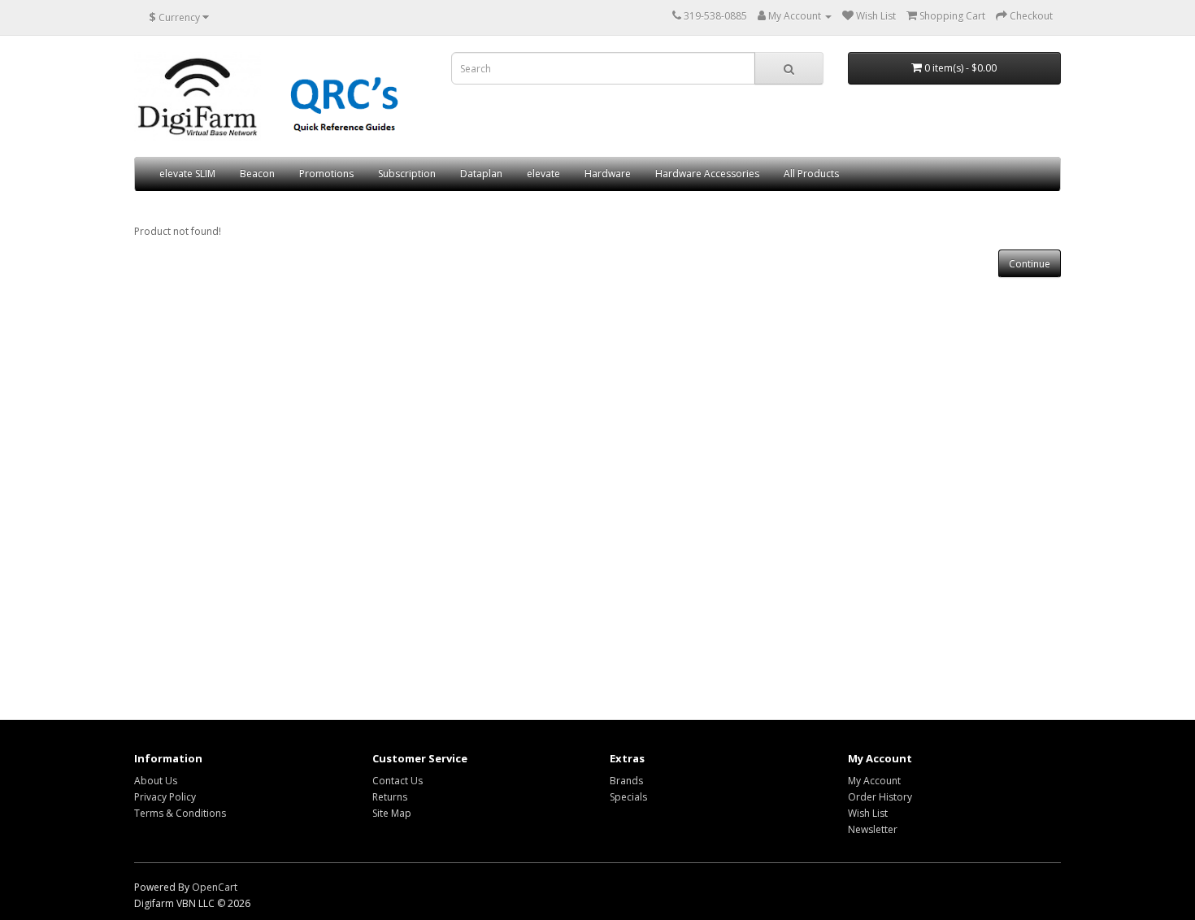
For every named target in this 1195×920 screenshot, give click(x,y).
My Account (874, 781)
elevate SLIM (187, 173)
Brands (626, 781)
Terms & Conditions (180, 813)
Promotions (326, 173)
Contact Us (397, 781)
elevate (543, 173)
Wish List (868, 813)
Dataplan (481, 173)
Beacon (257, 173)
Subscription (407, 173)
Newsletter (872, 829)
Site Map (391, 813)
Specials (628, 797)
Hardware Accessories (707, 173)
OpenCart (214, 887)
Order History (880, 797)
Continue (1029, 264)
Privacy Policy (165, 797)
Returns (389, 797)
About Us (155, 781)
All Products (811, 173)
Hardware (607, 173)
